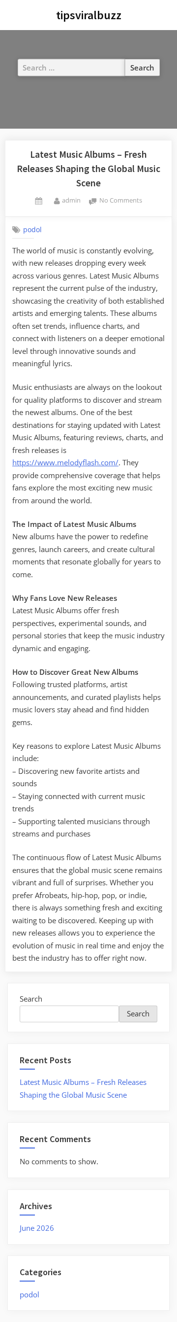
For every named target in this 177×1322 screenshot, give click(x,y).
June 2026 (37, 1228)
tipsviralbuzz (88, 15)
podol (32, 229)
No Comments (120, 201)
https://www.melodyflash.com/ (65, 462)
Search (31, 999)
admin (71, 200)
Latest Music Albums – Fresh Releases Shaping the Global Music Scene (88, 168)
